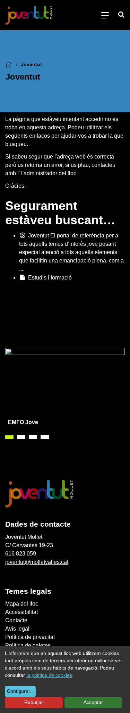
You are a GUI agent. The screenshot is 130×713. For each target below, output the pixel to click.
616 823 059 (20, 554)
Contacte (16, 620)
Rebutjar (33, 702)
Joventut (38, 235)
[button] (9, 437)
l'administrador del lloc (48, 173)
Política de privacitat (30, 637)
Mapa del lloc (21, 604)
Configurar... (20, 691)
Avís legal (17, 629)
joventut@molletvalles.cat (36, 562)
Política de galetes (28, 645)
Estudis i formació (50, 278)
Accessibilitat (21, 612)
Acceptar (93, 702)
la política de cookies (49, 675)
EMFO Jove (23, 422)
